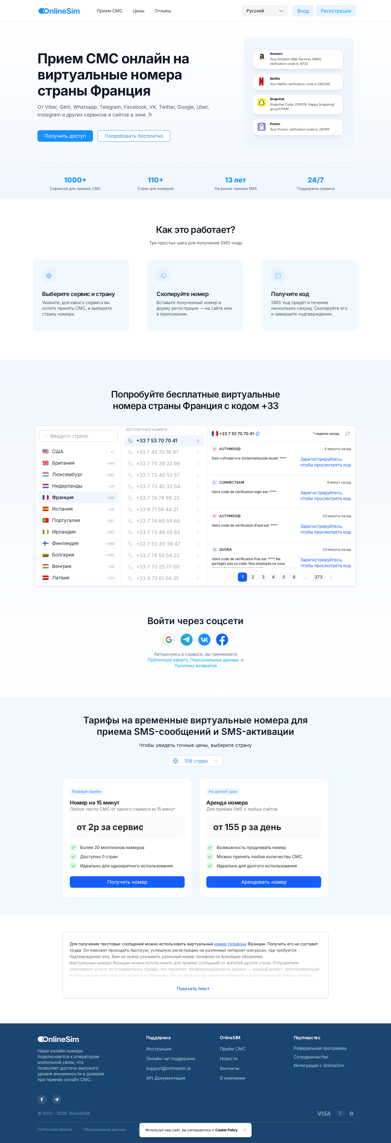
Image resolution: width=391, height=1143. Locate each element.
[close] (244, 1130)
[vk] (204, 640)
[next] (330, 577)
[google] (169, 640)
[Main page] (59, 11)
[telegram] (187, 640)
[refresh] (347, 433)
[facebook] (222, 640)
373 (318, 577)
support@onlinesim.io (168, 1068)
